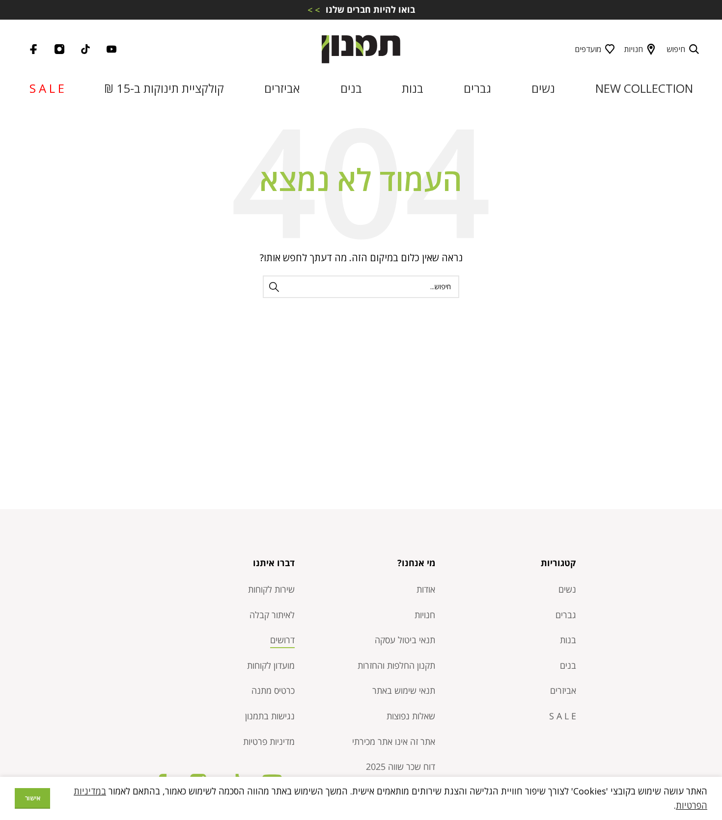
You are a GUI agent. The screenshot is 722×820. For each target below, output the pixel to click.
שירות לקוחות (271, 589)
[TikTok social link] (85, 49)
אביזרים (563, 690)
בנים (568, 665)
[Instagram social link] (59, 49)
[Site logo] (361, 48)
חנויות (633, 49)
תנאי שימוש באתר (403, 690)
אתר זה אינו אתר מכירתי (393, 741)
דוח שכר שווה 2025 (400, 766)
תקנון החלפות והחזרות (396, 665)
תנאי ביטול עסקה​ (405, 640)
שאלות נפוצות (411, 716)
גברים (565, 615)
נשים (567, 589)
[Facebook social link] (33, 49)
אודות (426, 589)
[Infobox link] (361, 9)
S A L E (562, 716)
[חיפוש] (274, 286)
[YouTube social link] (111, 49)
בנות (568, 640)
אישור (32, 797)
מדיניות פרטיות (269, 741)
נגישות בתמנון (270, 716)
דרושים (282, 640)
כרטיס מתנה (273, 690)
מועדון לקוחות (271, 665)
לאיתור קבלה (272, 615)
